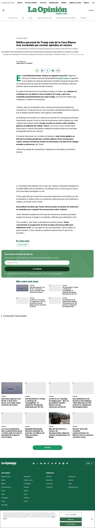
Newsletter (49, 480)
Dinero (3, 490)
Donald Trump (13, 18)
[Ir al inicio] (8, 463)
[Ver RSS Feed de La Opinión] (67, 463)
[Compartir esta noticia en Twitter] (47, 70)
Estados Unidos (31, 3)
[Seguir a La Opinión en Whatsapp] (60, 463)
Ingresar (91, 10)
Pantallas (83, 18)
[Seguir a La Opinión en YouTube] (45, 463)
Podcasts (49, 476)
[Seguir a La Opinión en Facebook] (34, 463)
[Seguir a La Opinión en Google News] (52, 463)
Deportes (26, 487)
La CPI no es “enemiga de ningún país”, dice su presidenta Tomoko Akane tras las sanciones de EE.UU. (38, 303)
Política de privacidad (35, 273)
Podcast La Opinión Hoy (44, 18)
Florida (26, 501)
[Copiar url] (58, 70)
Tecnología (4, 498)
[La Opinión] (47, 10)
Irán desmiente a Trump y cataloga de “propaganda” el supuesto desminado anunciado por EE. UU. (70, 290)
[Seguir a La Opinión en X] (37, 463)
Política (43, 3)
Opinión (26, 490)
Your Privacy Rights (70, 514)
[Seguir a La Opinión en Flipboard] (56, 463)
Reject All (71, 519)
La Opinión (19, 38)
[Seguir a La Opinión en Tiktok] (48, 463)
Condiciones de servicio (56, 273)
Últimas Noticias (7, 3)
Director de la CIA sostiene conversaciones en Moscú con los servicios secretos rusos (83, 433)
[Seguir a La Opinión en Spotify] (63, 463)
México (86, 3)
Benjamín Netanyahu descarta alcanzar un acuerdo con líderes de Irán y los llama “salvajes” (34, 433)
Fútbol (30, 18)
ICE (23, 18)
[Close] (92, 519)
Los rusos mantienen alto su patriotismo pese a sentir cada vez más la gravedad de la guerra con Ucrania (11, 433)
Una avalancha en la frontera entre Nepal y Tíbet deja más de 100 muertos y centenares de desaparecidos (69, 303)
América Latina (75, 3)
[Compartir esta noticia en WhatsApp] (37, 70)
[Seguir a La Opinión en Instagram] (41, 463)
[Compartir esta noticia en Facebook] (42, 70)
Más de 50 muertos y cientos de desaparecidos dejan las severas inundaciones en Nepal (59, 433)
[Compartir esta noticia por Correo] (53, 70)
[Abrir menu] (3, 10)
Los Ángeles (27, 483)
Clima (70, 483)
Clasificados (72, 476)
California (26, 498)
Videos (19, 3)
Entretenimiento (6, 487)
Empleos (71, 480)
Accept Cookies (70, 524)
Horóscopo (49, 487)
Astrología (4, 505)
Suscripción (49, 483)
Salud (3, 494)
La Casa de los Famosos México (66, 18)
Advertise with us (73, 487)
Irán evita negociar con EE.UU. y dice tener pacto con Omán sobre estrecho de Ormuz (37, 289)
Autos (25, 494)
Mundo (63, 3)
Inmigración (54, 3)
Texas (3, 501)
